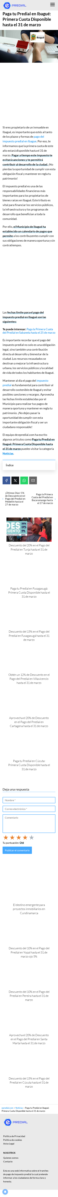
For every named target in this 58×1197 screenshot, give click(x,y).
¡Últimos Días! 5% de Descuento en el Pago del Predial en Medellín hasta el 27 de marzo (15, 498)
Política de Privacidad (14, 1136)
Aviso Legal (8, 1143)
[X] (15, 480)
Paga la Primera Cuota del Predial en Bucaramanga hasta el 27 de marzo (42, 498)
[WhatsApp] (24, 480)
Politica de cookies (12, 1139)
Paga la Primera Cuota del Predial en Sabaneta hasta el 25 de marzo (29, 330)
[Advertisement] (29, 95)
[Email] (33, 480)
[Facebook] (6, 480)
